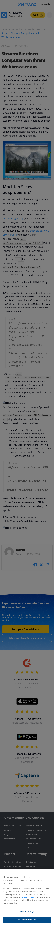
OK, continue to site (27, 919)
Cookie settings (27, 911)
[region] (27, 897)
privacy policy (28, 897)
